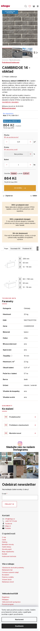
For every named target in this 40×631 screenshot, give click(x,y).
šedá (25, 379)
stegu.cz (8, 526)
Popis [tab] (6, 248)
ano (25, 344)
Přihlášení (5, 599)
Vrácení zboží (6, 579)
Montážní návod (15, 433)
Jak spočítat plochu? (11, 137)
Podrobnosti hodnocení (10, 62)
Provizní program (8, 604)
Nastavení (19, 619)
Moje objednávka (8, 551)
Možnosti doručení (9, 108)
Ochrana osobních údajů (10, 572)
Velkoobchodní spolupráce (11, 602)
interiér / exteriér (30, 385)
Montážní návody (8, 544)
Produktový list (14, 417)
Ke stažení (5, 575)
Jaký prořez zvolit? (11, 149)
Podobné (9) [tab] (27, 248)
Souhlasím (19, 626)
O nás (4, 537)
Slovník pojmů (6, 549)
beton (26, 332)
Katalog (4, 542)
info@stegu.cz (10, 519)
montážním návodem (10, 102)
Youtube (8, 528)
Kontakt (4, 554)
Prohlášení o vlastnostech (19, 425)
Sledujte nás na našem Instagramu (20, 448)
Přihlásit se (9, 504)
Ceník (4, 540)
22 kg (26, 362)
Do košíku (18, 188)
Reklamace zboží (8, 582)
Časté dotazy (6, 547)
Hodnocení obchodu (9, 556)
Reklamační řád (7, 570)
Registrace (5, 597)
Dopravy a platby (8, 577)
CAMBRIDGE (29, 326)
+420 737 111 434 (11, 521)
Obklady (27, 308)
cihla (25, 338)
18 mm (26, 356)
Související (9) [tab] (15, 248)
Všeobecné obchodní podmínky (13, 567)
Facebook (8, 523)
